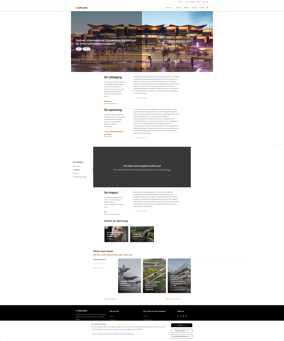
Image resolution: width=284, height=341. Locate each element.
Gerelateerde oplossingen (80, 177)
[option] (142, 167)
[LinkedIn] (170, 299)
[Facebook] (167, 299)
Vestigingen (192, 2)
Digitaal (194, 7)
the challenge (77, 166)
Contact (199, 2)
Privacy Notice (119, 334)
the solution (76, 169)
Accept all (180, 325)
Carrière (204, 2)
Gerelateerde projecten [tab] (99, 259)
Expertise (178, 7)
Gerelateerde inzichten (99, 263)
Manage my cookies (180, 330)
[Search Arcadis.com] (207, 8)
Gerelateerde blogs (98, 268)
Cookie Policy (130, 334)
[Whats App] (179, 299)
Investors (180, 2)
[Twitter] (173, 299)
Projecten (186, 7)
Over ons (168, 7)
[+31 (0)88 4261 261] (178, 316)
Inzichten (201, 7)
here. (169, 170)
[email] (176, 299)
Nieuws (186, 2)
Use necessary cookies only (180, 336)
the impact (76, 173)
